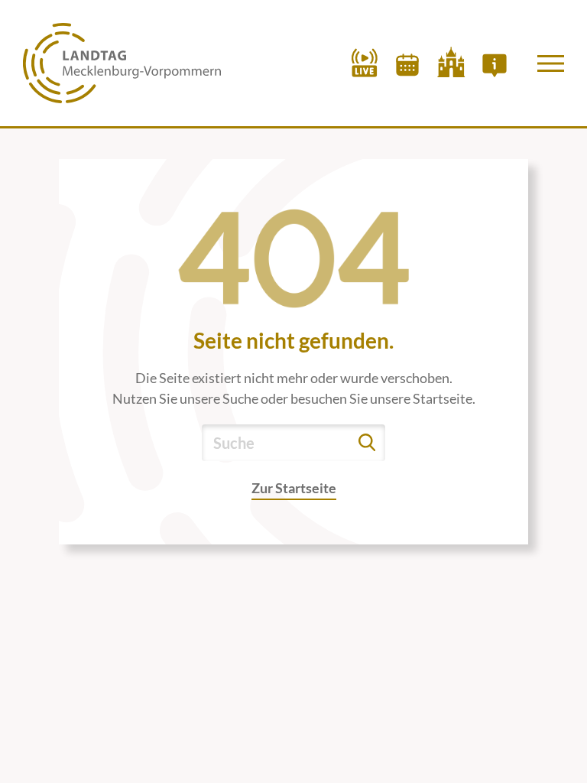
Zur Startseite (293, 487)
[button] (550, 63)
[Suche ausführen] (367, 442)
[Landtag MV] (122, 63)
